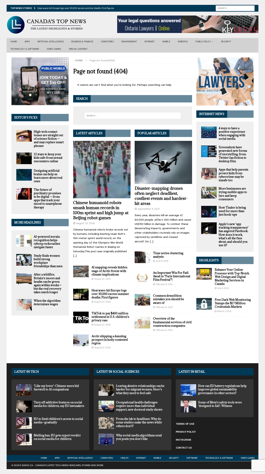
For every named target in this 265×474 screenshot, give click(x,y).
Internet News (211, 114)
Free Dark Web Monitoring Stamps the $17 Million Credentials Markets (233, 303)
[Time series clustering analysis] (142, 257)
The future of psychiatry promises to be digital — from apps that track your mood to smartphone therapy (48, 198)
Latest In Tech (26, 371)
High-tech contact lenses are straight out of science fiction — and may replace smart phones (49, 139)
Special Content (78, 49)
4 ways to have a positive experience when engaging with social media (232, 133)
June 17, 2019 (162, 261)
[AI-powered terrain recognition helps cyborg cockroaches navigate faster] (24, 241)
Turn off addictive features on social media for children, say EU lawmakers (59, 404)
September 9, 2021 (149, 209)
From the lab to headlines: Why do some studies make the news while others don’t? (139, 422)
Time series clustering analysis (168, 254)
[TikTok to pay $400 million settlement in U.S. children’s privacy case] (81, 317)
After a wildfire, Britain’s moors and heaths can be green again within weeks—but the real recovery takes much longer (47, 283)
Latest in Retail (192, 371)
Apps (27, 41)
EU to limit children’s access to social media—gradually (58, 420)
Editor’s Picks (25, 117)
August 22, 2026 (102, 279)
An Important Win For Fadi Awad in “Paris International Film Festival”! (171, 276)
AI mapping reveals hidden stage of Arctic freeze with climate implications (109, 270)
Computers (107, 41)
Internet (150, 41)
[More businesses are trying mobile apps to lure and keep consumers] (209, 192)
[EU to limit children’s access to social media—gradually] (24, 423)
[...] (75, 255)
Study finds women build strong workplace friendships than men (48, 261)
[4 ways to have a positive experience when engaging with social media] (209, 132)
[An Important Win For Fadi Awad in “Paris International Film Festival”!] (142, 277)
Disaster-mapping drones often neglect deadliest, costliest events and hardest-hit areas (161, 196)
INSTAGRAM (183, 440)
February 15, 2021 (164, 284)
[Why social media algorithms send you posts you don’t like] (106, 439)
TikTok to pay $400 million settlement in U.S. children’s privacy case (110, 316)
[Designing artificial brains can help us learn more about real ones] (24, 175)
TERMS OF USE (185, 424)
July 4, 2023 (223, 288)
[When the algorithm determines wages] (24, 305)
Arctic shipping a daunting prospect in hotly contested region (110, 339)
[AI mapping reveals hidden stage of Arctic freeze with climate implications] (81, 271)
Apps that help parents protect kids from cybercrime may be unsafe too (233, 175)
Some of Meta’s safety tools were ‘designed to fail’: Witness (220, 404)
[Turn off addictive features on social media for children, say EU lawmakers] (24, 406)
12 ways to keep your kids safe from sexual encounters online (48, 157)
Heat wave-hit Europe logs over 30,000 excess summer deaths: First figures (110, 294)
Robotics (183, 41)
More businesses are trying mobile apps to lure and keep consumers (233, 194)
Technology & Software (24, 49)
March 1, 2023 (224, 311)
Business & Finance (82, 41)
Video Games (54, 49)
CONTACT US (184, 448)
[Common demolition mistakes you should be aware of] (142, 300)
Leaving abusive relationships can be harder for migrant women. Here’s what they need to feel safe (140, 389)
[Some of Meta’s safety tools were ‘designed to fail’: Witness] (188, 406)
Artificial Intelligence (50, 41)
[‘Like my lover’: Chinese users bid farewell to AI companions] (24, 390)
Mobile (166, 41)
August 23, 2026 (85, 223)
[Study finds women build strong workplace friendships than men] (24, 260)
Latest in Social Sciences (118, 371)
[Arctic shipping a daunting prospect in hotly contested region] (81, 340)
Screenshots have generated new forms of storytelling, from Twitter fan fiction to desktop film (233, 154)
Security (226, 41)
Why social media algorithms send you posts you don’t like (139, 437)
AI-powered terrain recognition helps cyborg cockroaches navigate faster (47, 242)
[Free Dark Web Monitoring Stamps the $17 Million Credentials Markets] (204, 304)
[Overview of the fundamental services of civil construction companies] (142, 322)
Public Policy (203, 41)
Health (124, 458)
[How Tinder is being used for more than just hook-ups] (209, 212)
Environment (129, 41)
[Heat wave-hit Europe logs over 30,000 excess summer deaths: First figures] (81, 294)
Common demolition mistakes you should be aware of (168, 299)
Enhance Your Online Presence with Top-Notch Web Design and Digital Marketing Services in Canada (232, 277)
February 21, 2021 (164, 307)
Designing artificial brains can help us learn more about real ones (48, 176)
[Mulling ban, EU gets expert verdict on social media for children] (24, 439)
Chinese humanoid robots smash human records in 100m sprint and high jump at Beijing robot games (100, 210)
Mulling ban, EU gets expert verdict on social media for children (57, 437)
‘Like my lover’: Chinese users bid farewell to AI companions (56, 387)
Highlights (209, 260)
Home (13, 41)
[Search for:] (235, 8)
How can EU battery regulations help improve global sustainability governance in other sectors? (222, 389)
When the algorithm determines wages (47, 302)
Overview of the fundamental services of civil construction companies (172, 322)
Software (191, 458)
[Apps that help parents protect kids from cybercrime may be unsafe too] (209, 173)
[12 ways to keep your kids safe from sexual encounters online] (24, 158)
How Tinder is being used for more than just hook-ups (232, 211)
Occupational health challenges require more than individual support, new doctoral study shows (139, 405)
